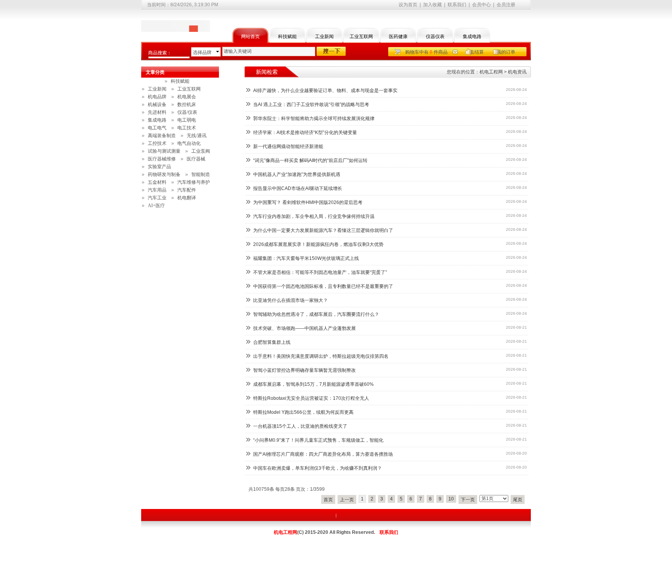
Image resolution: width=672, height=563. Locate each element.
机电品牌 (157, 96)
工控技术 (157, 143)
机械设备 (157, 104)
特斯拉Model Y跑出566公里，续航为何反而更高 (303, 412)
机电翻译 (186, 197)
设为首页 (408, 4)
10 (451, 499)
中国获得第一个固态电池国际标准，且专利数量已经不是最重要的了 (323, 286)
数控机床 (186, 104)
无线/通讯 (196, 135)
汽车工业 (157, 197)
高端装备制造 (162, 135)
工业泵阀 (200, 151)
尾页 (517, 499)
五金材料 (157, 182)
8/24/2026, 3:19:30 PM (194, 4)
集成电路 (472, 36)
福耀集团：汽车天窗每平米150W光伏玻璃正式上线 (306, 258)
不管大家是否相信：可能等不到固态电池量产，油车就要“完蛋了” (320, 272)
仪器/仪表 (187, 112)
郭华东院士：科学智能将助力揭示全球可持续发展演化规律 (313, 118)
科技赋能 (287, 36)
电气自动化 (189, 143)
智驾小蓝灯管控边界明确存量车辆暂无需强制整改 (304, 370)
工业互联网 (361, 36)
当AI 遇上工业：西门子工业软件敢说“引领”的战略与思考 (311, 104)
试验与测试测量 (164, 151)
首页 (328, 499)
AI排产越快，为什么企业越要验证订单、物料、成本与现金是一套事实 (325, 90)
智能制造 (200, 174)
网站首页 (250, 36)
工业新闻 (324, 36)
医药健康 (398, 36)
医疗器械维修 (162, 159)
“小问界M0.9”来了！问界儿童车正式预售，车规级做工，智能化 (318, 440)
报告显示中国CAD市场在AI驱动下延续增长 (297, 188)
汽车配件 (186, 190)
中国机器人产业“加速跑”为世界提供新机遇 (296, 174)
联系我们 (457, 4)
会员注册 (506, 4)
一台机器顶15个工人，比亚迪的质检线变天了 (300, 426)
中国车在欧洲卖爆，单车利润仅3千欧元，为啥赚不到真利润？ (317, 468)
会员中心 (481, 4)
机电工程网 (491, 72)
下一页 (468, 499)
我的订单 (506, 52)
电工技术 (186, 128)
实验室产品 (159, 166)
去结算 (477, 52)
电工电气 (157, 128)
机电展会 (186, 96)
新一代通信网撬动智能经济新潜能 (288, 146)
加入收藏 (432, 4)
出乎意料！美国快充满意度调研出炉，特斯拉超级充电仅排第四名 (320, 356)
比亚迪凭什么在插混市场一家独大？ (290, 300)
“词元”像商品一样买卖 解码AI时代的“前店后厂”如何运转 (310, 160)
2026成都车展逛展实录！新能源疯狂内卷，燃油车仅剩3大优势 (318, 244)
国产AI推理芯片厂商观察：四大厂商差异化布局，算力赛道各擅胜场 (323, 454)
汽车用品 (157, 190)
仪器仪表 (435, 36)
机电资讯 (517, 72)
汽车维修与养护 (193, 182)
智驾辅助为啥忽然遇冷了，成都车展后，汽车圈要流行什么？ (316, 314)
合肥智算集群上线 (271, 342)
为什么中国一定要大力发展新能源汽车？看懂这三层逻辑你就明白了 (323, 230)
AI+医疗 (156, 205)
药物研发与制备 (164, 174)
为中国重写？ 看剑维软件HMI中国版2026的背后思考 (307, 202)
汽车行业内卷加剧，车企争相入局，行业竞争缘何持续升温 (313, 216)
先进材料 (157, 112)
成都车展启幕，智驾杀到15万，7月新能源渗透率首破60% (313, 384)
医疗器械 (196, 159)
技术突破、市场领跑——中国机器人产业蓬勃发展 (304, 328)
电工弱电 (186, 120)
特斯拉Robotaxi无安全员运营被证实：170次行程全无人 (311, 398)
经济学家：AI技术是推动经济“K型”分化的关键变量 (305, 132)
